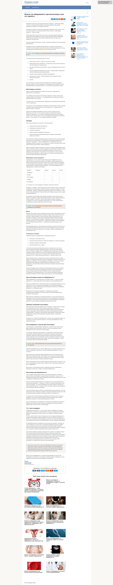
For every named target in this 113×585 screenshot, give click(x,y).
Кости (78, 51)
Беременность (35, 7)
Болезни (78, 26)
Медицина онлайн (31, 2)
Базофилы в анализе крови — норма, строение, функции (83, 17)
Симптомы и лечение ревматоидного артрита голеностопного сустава (82, 48)
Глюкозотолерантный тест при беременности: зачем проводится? (83, 42)
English (87, 2)
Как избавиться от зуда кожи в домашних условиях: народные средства (82, 30)
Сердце (78, 19)
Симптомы (79, 33)
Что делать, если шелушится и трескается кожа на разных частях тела (82, 37)
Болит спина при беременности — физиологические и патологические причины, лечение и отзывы (82, 56)
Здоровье (28, 7)
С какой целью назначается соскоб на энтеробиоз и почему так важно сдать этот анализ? (82, 24)
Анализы (78, 45)
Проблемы (79, 59)
